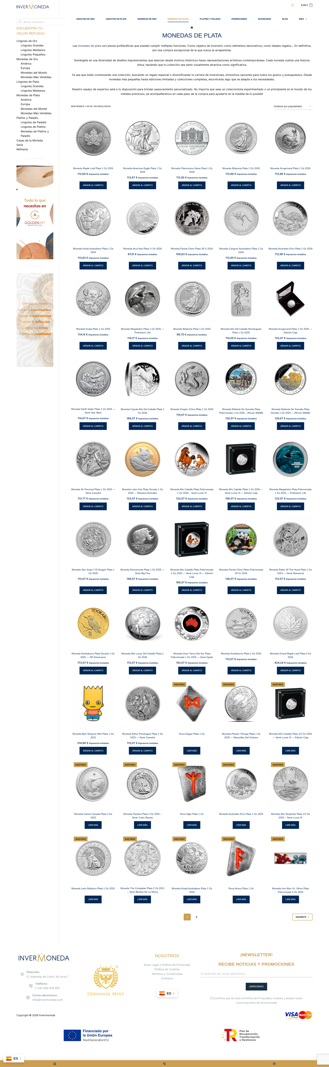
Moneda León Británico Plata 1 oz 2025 (93, 888)
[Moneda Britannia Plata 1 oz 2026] (241, 138)
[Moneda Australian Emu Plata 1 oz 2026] (290, 218)
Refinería (22, 149)
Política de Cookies (167, 969)
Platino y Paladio (210, 19)
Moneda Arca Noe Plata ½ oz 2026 (142, 248)
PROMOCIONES (239, 19)
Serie (19, 145)
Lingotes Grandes (32, 45)
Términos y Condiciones (167, 974)
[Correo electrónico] (274, 1063)
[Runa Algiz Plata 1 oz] (192, 784)
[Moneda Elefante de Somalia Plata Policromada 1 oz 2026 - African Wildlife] (241, 379)
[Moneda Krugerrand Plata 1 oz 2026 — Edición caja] (290, 299)
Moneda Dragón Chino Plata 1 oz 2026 (191, 409)
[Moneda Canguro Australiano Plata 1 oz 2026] (241, 218)
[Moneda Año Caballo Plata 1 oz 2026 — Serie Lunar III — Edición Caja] (241, 459)
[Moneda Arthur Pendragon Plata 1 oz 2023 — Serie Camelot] (142, 704)
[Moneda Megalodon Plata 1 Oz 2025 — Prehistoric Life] (142, 299)
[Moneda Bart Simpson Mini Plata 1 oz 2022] (93, 704)
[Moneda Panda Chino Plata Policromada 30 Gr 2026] (241, 539)
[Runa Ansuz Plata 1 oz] (241, 858)
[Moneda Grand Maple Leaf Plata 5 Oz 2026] (290, 623)
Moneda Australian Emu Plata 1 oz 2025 (241, 814)
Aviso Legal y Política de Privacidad (167, 964)
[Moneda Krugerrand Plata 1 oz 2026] (290, 138)
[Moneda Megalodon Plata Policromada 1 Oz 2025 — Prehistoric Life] (290, 459)
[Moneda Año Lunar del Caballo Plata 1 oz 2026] (142, 623)
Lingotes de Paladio (33, 122)
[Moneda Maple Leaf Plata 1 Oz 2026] (93, 138)
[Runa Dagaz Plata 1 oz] (192, 704)
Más (301, 19)
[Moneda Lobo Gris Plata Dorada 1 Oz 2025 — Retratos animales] (142, 459)
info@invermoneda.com (47, 999)
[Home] (54, 1063)
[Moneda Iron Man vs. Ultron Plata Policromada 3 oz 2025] (290, 858)
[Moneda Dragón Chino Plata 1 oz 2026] (192, 379)
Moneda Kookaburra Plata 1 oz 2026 (241, 653)
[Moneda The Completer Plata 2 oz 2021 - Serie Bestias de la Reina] (142, 858)
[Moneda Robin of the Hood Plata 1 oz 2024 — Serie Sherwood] (290, 539)
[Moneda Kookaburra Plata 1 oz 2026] (241, 623)
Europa (25, 68)
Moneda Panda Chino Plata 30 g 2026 (192, 248)
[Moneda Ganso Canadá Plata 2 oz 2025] (93, 784)
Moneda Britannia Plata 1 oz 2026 (241, 168)
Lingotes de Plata (116, 19)
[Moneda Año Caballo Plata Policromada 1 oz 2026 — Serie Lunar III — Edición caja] (192, 539)
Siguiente (301, 917)
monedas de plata (89, 45)
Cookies (278, 998)
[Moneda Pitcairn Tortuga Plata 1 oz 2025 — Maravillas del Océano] (241, 704)
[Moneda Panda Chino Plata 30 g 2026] (192, 218)
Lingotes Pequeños (33, 54)
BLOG (285, 19)
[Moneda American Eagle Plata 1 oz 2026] (142, 138)
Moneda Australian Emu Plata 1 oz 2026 (291, 248)
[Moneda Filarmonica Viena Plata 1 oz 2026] (192, 138)
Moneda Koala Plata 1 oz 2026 (93, 329)
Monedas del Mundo (34, 72)
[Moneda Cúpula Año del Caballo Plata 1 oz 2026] (142, 379)
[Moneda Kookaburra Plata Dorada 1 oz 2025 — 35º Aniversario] (93, 623)
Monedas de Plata (178, 19)
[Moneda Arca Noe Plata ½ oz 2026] (142, 218)
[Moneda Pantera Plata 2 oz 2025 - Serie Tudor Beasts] (142, 784)
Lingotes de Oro (85, 19)
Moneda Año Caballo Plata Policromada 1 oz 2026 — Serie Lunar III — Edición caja (191, 573)
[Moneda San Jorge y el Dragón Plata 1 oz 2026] (93, 539)
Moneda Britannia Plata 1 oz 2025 (192, 329)
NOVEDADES (264, 19)
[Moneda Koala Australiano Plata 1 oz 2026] (93, 218)
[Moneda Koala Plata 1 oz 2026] (93, 299)
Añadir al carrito (93, 185)
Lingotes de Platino (33, 126)
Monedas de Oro (147, 19)
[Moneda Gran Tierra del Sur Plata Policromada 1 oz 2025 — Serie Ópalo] (192, 623)
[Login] (292, 5)
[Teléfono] (164, 1063)
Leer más (192, 750)
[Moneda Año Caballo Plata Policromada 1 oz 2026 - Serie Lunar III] (192, 459)
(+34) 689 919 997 (47, 988)
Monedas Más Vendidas (36, 77)
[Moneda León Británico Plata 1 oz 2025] (93, 858)
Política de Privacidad (257, 998)
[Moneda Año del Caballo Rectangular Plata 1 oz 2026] (241, 299)
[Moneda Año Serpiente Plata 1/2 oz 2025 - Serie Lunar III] (290, 784)
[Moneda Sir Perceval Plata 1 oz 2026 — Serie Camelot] (93, 459)
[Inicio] (192, 27)
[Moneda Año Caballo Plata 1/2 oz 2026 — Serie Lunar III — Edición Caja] (290, 704)
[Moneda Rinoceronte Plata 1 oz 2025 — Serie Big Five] (142, 539)
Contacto (167, 978)
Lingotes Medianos (33, 50)
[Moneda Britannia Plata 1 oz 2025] (192, 299)
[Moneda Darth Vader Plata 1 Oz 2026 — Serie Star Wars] (93, 379)
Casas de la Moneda (29, 140)
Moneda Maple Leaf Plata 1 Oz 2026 (93, 168)
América (26, 63)
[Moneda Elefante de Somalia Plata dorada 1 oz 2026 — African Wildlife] (290, 379)
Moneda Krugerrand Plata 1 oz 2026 (290, 168)
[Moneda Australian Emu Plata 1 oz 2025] (241, 784)
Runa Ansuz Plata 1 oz (241, 888)
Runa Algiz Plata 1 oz (192, 814)
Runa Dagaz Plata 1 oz (192, 733)
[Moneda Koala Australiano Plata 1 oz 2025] (192, 858)
